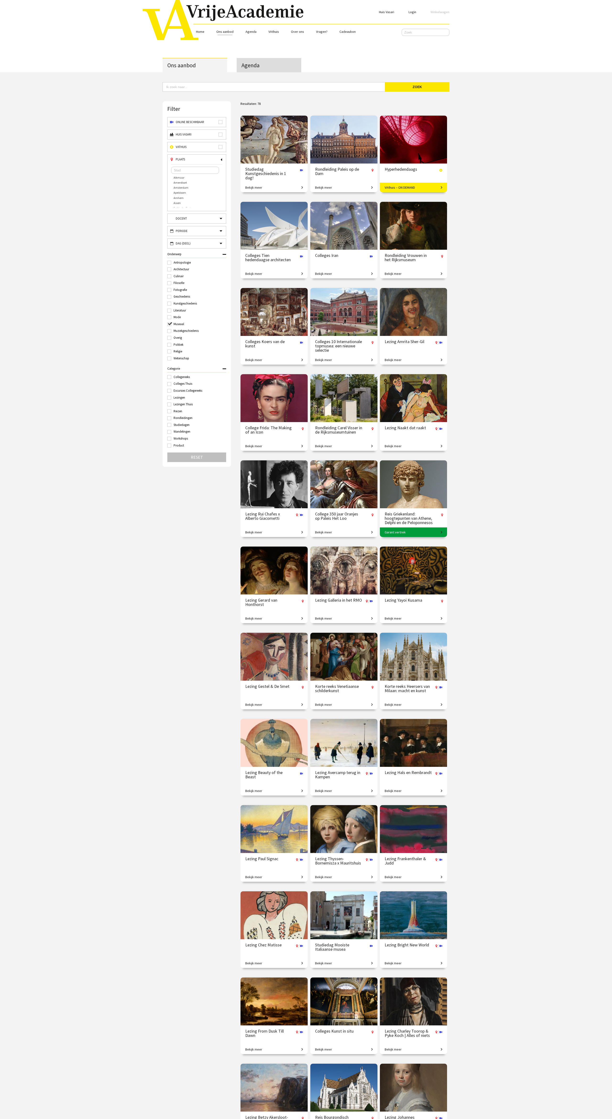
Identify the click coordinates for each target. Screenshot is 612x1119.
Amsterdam (181, 187)
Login (412, 12)
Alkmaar (179, 177)
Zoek (417, 87)
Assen (177, 203)
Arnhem (179, 198)
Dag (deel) (183, 243)
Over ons (297, 31)
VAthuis (273, 31)
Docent (181, 218)
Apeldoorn (180, 192)
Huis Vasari (386, 12)
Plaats (180, 159)
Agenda (251, 31)
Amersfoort (180, 182)
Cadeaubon (347, 31)
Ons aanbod (225, 31)
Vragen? (322, 31)
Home (200, 31)
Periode (182, 231)
